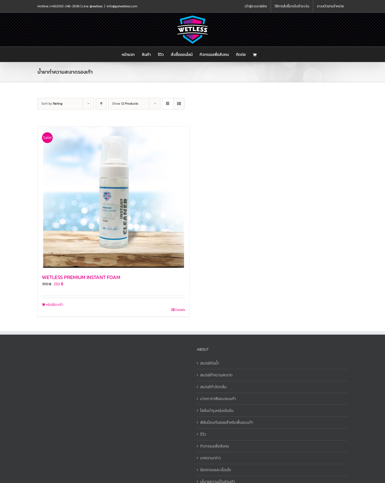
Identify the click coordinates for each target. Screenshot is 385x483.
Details (180, 309)
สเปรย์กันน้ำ (209, 363)
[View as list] (178, 103)
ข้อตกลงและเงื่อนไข (215, 470)
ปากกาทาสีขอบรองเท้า (218, 399)
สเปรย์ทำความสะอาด (216, 375)
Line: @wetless (92, 6)
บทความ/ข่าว (210, 458)
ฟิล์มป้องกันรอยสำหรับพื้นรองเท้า (226, 422)
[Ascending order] (101, 103)
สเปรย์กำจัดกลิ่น (213, 387)
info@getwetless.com (122, 6)
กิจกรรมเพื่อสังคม (214, 446)
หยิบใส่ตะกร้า (54, 304)
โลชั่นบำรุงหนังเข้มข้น (216, 411)
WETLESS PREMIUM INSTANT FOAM (81, 277)
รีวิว (203, 434)
